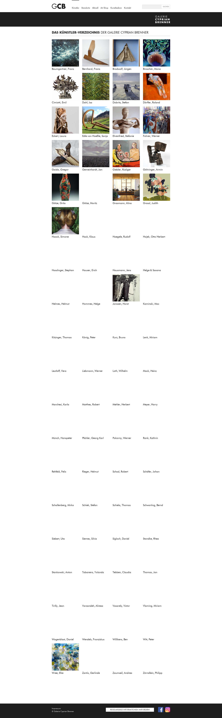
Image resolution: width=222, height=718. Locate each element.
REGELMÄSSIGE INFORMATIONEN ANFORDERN (130, 710)
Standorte (85, 8)
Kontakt (127, 8)
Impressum (56, 708)
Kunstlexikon (116, 8)
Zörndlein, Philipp (152, 672)
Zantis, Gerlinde (91, 672)
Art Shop (104, 8)
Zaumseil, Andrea (122, 672)
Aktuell (95, 8)
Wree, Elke (57, 672)
